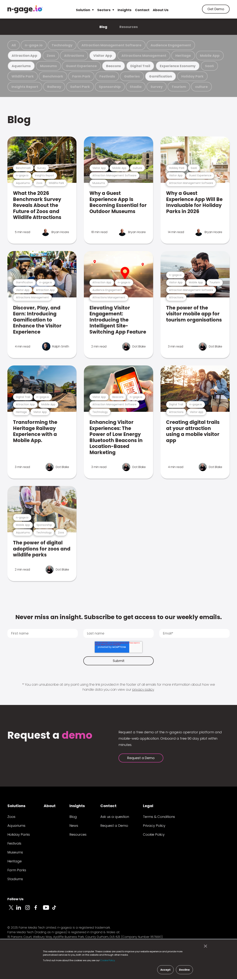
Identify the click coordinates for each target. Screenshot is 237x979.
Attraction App (24, 55)
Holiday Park (192, 76)
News (73, 825)
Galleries (132, 76)
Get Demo (215, 9)
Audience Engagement (171, 45)
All (13, 45)
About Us (160, 10)
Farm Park (81, 76)
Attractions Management (143, 55)
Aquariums (21, 66)
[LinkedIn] (20, 909)
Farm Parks (16, 870)
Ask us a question (114, 816)
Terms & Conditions (159, 816)
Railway (54, 86)
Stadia (135, 86)
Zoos (51, 55)
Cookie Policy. (108, 960)
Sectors (104, 10)
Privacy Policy (154, 825)
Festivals (107, 76)
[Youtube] (47, 909)
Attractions (74, 55)
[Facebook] (38, 909)
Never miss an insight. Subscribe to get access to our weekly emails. (118, 617)
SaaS (209, 66)
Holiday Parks (18, 834)
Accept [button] (165, 970)
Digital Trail (140, 66)
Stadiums (15, 879)
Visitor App (102, 55)
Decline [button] (184, 970)
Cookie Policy (154, 834)
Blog (103, 26)
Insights (124, 10)
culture (201, 86)
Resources (128, 26)
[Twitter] (11, 909)
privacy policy (143, 689)
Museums (48, 66)
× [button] (204, 946)
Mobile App (210, 55)
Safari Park (80, 86)
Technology (62, 45)
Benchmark (53, 76)
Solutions (16, 805)
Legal (148, 805)
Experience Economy (178, 66)
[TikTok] (56, 909)
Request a (49, 735)
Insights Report (24, 86)
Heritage (183, 55)
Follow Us (15, 899)
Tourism (179, 86)
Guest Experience (81, 66)
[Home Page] (25, 9)
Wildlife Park (22, 76)
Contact (142, 10)
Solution (83, 10)
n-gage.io (34, 45)
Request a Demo (141, 758)
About (50, 805)
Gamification (160, 76)
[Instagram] (29, 909)
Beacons (113, 66)
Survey (157, 86)
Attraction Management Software (111, 45)
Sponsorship (110, 86)
